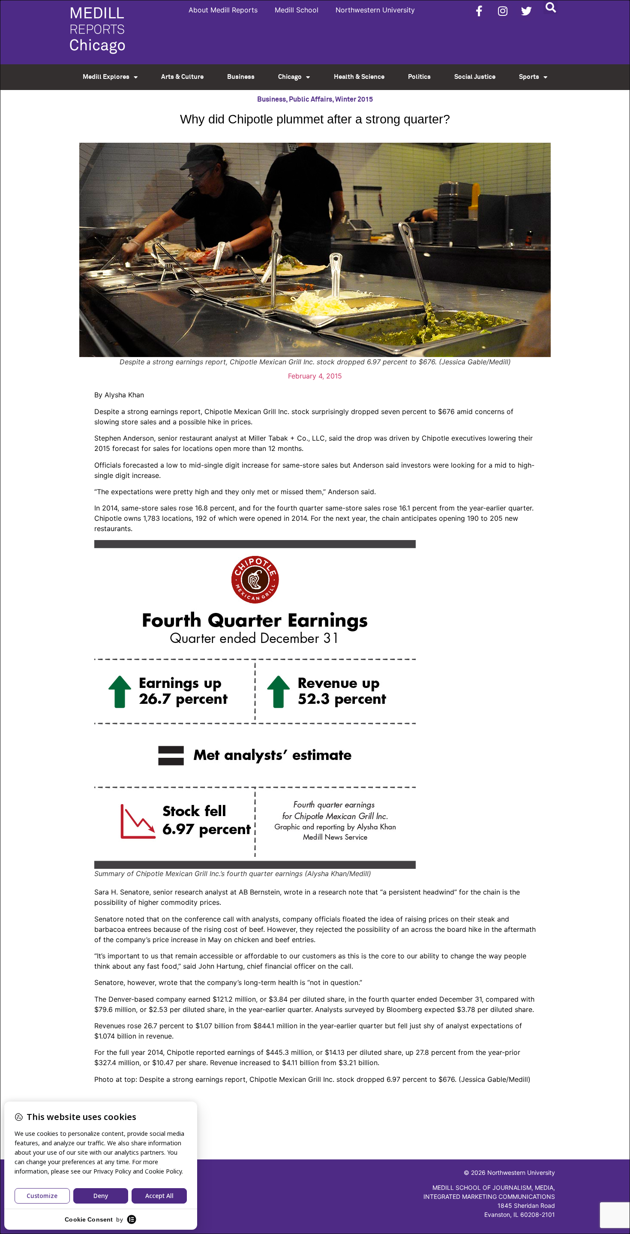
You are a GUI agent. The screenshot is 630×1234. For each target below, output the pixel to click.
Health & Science (359, 77)
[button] (550, 7)
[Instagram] (502, 10)
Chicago (290, 77)
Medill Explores (106, 77)
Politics (419, 77)
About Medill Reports (223, 10)
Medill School (296, 10)
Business (241, 77)
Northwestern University (375, 10)
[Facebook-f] (479, 10)
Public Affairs (310, 99)
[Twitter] (526, 10)
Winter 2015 (354, 99)
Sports (529, 77)
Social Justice (474, 77)
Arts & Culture (182, 77)
